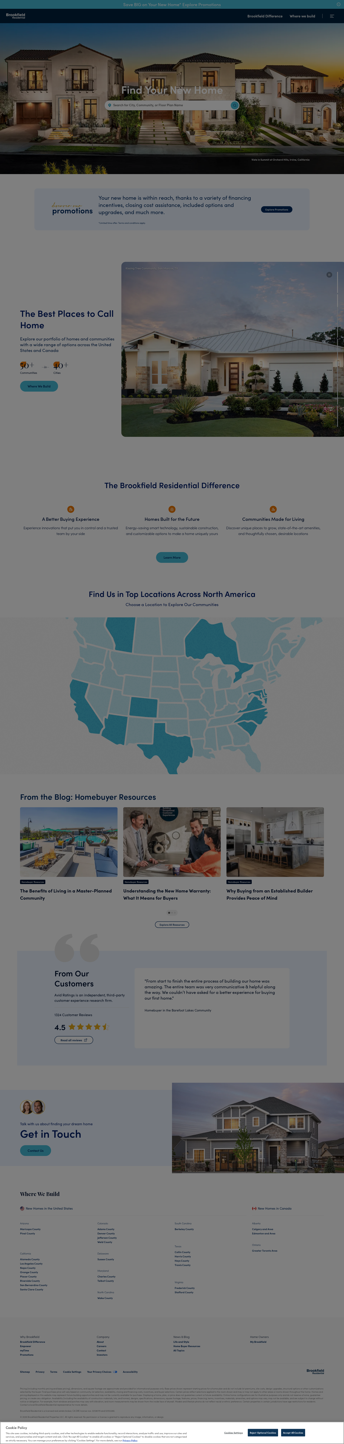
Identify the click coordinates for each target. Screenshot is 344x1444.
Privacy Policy (130, 1440)
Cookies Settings (233, 1432)
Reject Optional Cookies (263, 1432)
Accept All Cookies (293, 1432)
